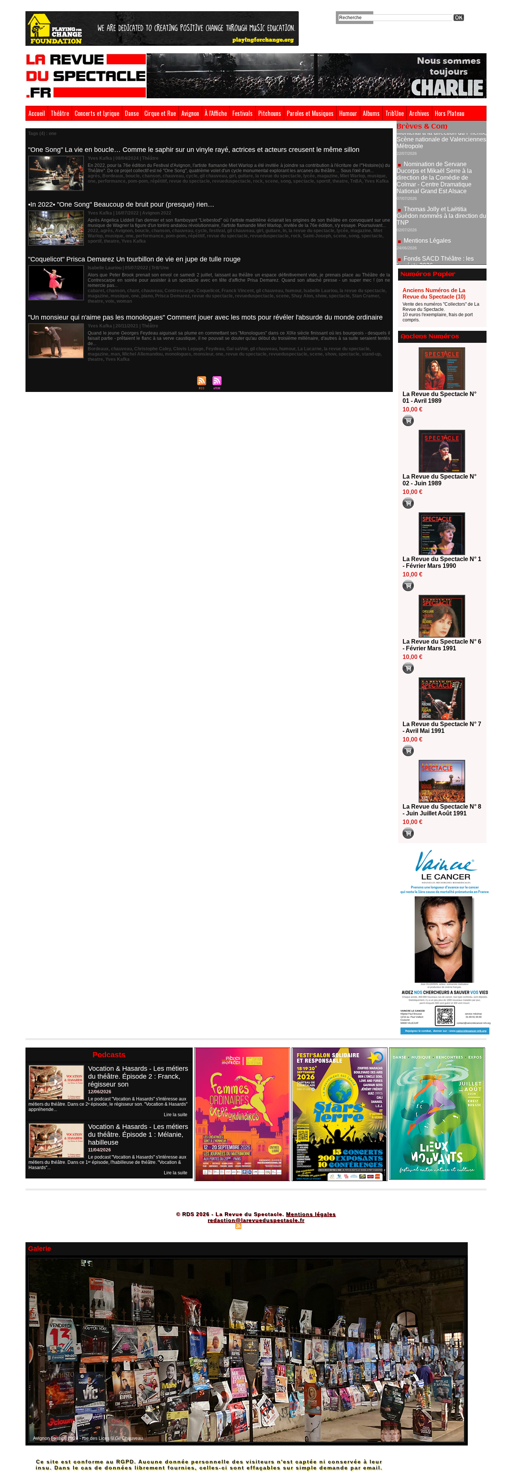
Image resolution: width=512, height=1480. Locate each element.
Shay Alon (302, 296)
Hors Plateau (449, 113)
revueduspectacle (231, 181)
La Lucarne (310, 348)
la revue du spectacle (278, 176)
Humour (348, 113)
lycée (309, 176)
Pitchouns (269, 113)
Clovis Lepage (188, 348)
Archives (419, 113)
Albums (371, 113)
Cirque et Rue (160, 113)
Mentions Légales (427, 211)
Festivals (242, 113)
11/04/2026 (99, 1150)
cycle (192, 176)
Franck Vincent (238, 290)
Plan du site (219, 1225)
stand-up (371, 354)
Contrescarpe (179, 290)
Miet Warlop (352, 176)
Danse (132, 113)
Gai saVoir (237, 348)
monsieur (203, 354)
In (284, 230)
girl (232, 176)
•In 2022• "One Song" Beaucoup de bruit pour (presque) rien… (121, 204)
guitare (245, 176)
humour (293, 290)
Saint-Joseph (317, 236)
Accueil (36, 113)
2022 (93, 230)
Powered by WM (288, 1225)
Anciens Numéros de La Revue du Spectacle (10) (434, 293)
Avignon (190, 113)
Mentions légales (311, 1214)
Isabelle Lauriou (320, 290)
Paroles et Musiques (310, 113)
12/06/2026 (99, 1091)
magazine (327, 176)
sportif (323, 181)
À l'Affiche (216, 113)
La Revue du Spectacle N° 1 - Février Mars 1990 (442, 562)
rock (258, 181)
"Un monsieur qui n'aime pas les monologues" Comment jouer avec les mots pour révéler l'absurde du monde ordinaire (205, 317)
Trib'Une (394, 113)
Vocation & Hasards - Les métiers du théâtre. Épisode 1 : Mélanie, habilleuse (138, 1134)
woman (124, 301)
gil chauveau (213, 176)
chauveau (173, 176)
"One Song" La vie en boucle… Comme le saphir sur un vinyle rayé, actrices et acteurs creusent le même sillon (193, 149)
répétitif (158, 181)
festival (217, 230)
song (285, 181)
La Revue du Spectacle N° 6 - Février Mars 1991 (442, 644)
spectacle (303, 181)
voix (109, 301)
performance (112, 181)
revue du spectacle (189, 181)
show (320, 296)
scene (271, 181)
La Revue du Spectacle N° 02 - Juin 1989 (439, 479)
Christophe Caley (152, 348)
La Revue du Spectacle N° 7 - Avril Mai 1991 (442, 727)
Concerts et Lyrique (97, 113)
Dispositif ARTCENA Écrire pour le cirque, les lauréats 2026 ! (441, 257)
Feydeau (215, 348)
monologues (178, 354)
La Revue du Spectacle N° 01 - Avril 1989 (439, 397)
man (115, 354)
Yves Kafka (376, 181)
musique (376, 176)
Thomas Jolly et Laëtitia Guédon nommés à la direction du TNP (441, 187)
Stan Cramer (365, 296)
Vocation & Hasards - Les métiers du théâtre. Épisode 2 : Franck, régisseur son (138, 1076)
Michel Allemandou (142, 354)
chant (133, 290)
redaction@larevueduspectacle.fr (256, 1220)
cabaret (96, 290)
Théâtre (60, 113)
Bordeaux (112, 176)
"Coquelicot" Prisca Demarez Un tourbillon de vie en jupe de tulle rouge (134, 259)
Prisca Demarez (172, 296)
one (92, 181)
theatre (340, 181)
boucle (133, 176)
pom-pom (138, 181)
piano (147, 296)
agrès (94, 176)
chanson (151, 176)
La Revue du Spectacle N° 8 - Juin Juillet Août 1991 (442, 810)
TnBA (356, 181)
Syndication (255, 1225)
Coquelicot (207, 290)
